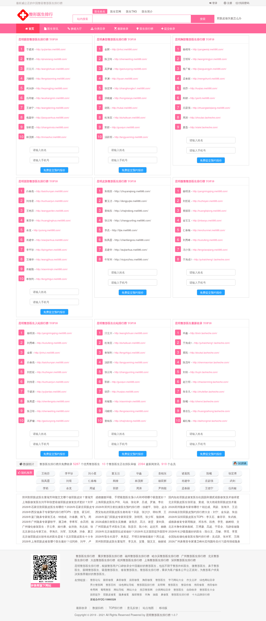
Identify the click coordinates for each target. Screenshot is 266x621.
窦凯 (185, 352)
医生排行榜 (146, 28)
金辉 (107, 49)
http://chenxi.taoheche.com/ (204, 401)
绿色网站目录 (207, 580)
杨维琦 (186, 49)
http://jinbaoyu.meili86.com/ (207, 220)
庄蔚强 (186, 108)
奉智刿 (30, 279)
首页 (31, 28)
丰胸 (147, 594)
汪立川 (30, 69)
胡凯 (107, 108)
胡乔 (185, 88)
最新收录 (122, 28)
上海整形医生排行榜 (156, 560)
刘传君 (30, 201)
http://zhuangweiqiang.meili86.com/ (211, 107)
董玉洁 (108, 201)
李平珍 (30, 249)
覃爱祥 (30, 59)
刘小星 (92, 473)
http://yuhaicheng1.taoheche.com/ (212, 259)
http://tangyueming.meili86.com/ (131, 137)
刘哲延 (186, 201)
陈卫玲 (108, 59)
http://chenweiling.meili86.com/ (131, 59)
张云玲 (108, 220)
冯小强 (186, 249)
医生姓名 (99, 11)
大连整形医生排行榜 (103, 560)
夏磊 (185, 127)
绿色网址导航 (126, 584)
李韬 (45, 488)
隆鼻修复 (124, 594)
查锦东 (108, 210)
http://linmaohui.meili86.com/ (51, 137)
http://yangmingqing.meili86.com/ (210, 191)
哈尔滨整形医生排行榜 (165, 556)
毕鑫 (185, 333)
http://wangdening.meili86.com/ (52, 107)
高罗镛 (108, 69)
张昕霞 (30, 127)
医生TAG (131, 11)
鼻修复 (164, 594)
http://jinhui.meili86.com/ (124, 49)
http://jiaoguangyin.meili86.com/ (209, 68)
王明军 (186, 59)
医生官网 (115, 11)
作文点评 (192, 580)
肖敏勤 (30, 269)
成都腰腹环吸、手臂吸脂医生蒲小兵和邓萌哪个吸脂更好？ (130, 497)
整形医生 (160, 580)
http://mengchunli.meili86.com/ (209, 78)
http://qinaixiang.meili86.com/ (51, 59)
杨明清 (186, 191)
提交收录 (169, 28)
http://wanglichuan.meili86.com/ (53, 68)
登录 (214, 3)
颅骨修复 (199, 584)
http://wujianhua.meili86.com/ (131, 249)
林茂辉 (30, 137)
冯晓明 (30, 78)
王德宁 (30, 108)
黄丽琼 (186, 210)
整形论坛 (95, 580)
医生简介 (147, 11)
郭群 (107, 127)
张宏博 (108, 88)
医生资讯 (52, 28)
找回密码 (243, 3)
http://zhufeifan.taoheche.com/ (208, 391)
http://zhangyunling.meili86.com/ (133, 220)
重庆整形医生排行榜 (110, 556)
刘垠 (185, 372)
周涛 (185, 117)
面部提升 (95, 594)
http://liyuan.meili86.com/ (125, 78)
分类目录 (99, 28)
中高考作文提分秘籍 (229, 18)
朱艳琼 (108, 191)
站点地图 (148, 608)
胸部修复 (147, 580)
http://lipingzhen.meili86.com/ (51, 249)
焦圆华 (30, 117)
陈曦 (185, 401)
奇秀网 (94, 589)
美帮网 (161, 584)
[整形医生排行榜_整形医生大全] (34, 15)
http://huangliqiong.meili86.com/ (209, 210)
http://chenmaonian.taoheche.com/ (211, 362)
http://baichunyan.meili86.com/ (52, 191)
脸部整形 (137, 594)
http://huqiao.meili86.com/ (203, 88)
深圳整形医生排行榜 (183, 560)
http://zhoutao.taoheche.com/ (205, 117)
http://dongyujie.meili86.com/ (131, 201)
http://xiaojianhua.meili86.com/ (52, 240)
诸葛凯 (186, 473)
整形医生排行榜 (85, 556)
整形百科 (111, 584)
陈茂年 (186, 362)
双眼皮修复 (109, 594)
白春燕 (30, 191)
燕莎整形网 (146, 589)
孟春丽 (186, 78)
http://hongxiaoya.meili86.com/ (131, 98)
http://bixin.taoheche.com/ (203, 333)
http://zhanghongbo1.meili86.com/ (132, 88)
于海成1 (187, 259)
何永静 (30, 88)
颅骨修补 (212, 584)
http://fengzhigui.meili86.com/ (51, 278)
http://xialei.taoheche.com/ (204, 127)
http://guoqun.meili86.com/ (126, 127)
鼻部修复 (121, 580)
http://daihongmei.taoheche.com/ (210, 420)
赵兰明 (186, 382)
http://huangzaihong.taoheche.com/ (211, 411)
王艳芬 (30, 210)
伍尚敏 (30, 98)
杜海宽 (108, 117)
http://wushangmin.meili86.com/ (53, 98)
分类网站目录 (163, 589)
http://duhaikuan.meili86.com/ (130, 117)
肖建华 (30, 240)
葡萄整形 (106, 589)
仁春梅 (186, 230)
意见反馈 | (133, 608)
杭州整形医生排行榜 (129, 560)
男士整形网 (96, 584)
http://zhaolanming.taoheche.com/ (210, 381)
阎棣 (185, 98)
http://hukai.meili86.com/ (124, 107)
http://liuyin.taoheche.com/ (204, 372)
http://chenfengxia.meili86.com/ (132, 240)
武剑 (232, 480)
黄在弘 (186, 411)
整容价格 (186, 584)
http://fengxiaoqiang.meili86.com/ (210, 249)
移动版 (163, 608)
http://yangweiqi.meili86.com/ (208, 49)
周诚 (92, 488)
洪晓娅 (108, 98)
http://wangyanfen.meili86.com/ (52, 210)
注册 (229, 3)
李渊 (107, 78)
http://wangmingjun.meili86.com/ (210, 59)
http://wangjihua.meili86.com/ (51, 259)
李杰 (107, 230)
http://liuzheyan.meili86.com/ (208, 201)
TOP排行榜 (115, 608)
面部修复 (134, 580)
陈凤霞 (108, 240)
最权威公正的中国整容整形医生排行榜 (39, 3)
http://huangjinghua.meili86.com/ (53, 220)
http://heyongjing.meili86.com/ (52, 88)
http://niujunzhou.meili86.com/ (131, 259)
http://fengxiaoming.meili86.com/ (53, 78)
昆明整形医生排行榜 (158, 615)
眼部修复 (108, 580)
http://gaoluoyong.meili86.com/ (131, 68)
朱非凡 (186, 391)
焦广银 (186, 69)
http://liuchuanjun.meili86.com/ (52, 201)
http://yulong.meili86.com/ (47, 230)
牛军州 (108, 259)
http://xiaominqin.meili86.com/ (52, 269)
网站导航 (119, 589)
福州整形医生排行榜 (137, 556)
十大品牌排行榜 (201, 594)
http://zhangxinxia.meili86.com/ (52, 127)
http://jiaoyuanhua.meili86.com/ (52, 117)
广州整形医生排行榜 (193, 556)
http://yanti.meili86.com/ (202, 98)
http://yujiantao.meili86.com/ (51, 49)
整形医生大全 (207, 589)
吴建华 (108, 249)
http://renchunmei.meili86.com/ (209, 230)
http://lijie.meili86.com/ (124, 230)
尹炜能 (162, 488)
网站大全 (132, 589)
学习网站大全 (176, 580)
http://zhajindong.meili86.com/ (131, 210)
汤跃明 (108, 137)
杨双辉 (162, 480)
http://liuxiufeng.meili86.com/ (208, 240)
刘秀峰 (186, 240)
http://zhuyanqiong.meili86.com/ (133, 191)
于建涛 (30, 49)
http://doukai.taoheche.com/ (204, 352)
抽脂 (155, 594)
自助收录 (192, 589)
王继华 (30, 259)
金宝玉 (186, 220)
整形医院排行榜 (146, 584)
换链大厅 (76, 28)
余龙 (28, 230)
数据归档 (97, 608)
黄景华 (30, 220)
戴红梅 (186, 421)
